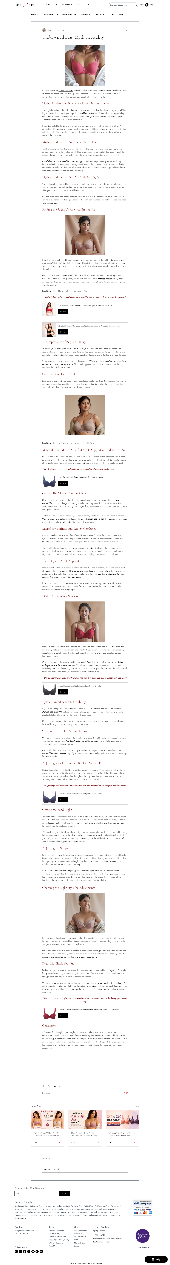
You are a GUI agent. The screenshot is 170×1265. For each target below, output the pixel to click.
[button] (85, 309)
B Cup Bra (92, 1212)
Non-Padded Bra (50, 14)
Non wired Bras (21, 1209)
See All (137, 1106)
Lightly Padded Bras (93, 1209)
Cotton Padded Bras (62, 1212)
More (121, 14)
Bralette (56, 1206)
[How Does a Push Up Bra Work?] (85, 1119)
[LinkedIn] (33, 1251)
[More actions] (126, 30)
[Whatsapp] (16, 1251)
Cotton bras (65, 1206)
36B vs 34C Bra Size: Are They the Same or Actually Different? (122, 1134)
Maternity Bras (80, 1243)
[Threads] (41, 1251)
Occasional (99, 14)
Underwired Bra (69, 14)
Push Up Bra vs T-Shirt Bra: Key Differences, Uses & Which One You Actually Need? (46, 1134)
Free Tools (99, 1235)
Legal (52, 1227)
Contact (19, 1227)
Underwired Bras (36, 1206)
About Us (52, 1246)
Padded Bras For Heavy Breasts (104, 1215)
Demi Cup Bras (76, 1206)
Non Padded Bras (22, 1206)
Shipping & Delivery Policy (59, 1240)
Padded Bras (89, 1206)
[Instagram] (20, 1251)
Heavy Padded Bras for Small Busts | (29, 1215)
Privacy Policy (54, 1234)
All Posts (34, 14)
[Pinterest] (37, 1251)
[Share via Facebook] (43, 1086)
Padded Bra (78, 1234)
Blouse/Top (85, 14)
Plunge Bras (115, 1206)
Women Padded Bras (110, 1209)
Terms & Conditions (56, 1231)
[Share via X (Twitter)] (49, 1086)
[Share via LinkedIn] (55, 1086)
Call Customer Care (22, 1234)
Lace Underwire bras (79, 1212)
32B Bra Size (113, 1212)
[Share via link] (60, 1086)
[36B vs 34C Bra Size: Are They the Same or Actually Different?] (122, 1119)
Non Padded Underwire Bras (73, 1209)
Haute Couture (101, 1227)
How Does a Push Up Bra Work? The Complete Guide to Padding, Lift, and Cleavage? (84, 1134)
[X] (28, 1251)
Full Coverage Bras (102, 1206)
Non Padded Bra (80, 1231)
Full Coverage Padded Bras (41, 1212)
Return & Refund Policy (58, 1237)
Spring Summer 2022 (101, 1231)
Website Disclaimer (56, 1243)
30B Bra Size (102, 1212)
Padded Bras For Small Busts (80, 1215)
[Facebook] (24, 1251)
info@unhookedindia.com (24, 1231)
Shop (77, 1227)
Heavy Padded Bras (22, 1212)
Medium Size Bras (34, 1209)
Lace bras (47, 1206)
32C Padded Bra (61, 1215)
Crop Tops (78, 1240)
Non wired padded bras (52, 1209)
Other (111, 14)
